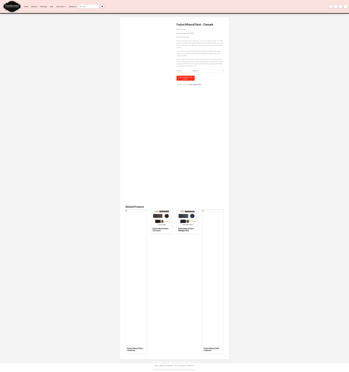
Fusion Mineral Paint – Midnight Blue (186, 229)
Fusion (191, 84)
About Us (162, 365)
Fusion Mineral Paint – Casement (211, 349)
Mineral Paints (197, 84)
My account (182, 365)
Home (156, 365)
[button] (102, 7)
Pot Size (178, 71)
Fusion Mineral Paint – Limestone (135, 349)
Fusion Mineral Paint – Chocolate (160, 229)
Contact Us (190, 365)
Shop (175, 365)
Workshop (169, 365)
